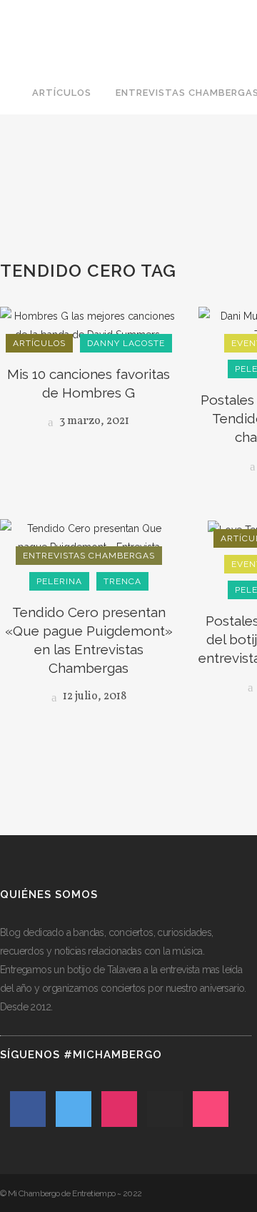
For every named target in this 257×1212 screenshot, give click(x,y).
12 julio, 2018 (93, 696)
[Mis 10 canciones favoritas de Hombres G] (88, 324)
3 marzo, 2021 (93, 421)
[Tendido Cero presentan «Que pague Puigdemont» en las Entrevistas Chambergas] (88, 536)
